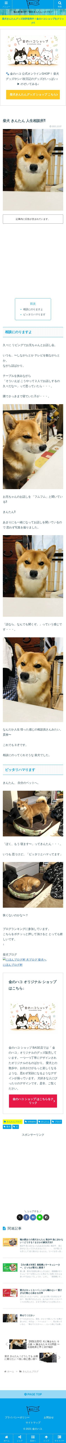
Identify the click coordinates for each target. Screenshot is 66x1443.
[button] (46, 1217)
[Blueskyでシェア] (40, 1093)
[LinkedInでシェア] (40, 1113)
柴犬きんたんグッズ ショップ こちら (33, 94)
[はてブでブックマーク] (33, 1217)
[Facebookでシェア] (26, 1217)
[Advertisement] (33, 259)
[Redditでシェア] (40, 1103)
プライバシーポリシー (17, 1417)
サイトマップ (33, 1422)
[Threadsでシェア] (25, 1103)
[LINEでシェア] (40, 1217)
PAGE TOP (34, 1394)
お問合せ (49, 1417)
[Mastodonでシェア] (25, 1093)
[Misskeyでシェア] (54, 1093)
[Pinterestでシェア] (25, 1113)
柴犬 (8, 1126)
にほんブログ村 (13, 964)
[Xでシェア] (20, 1217)
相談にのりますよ (33, 309)
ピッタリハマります (34, 314)
